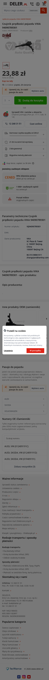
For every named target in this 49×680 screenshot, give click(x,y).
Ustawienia (8, 350)
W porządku (35, 350)
